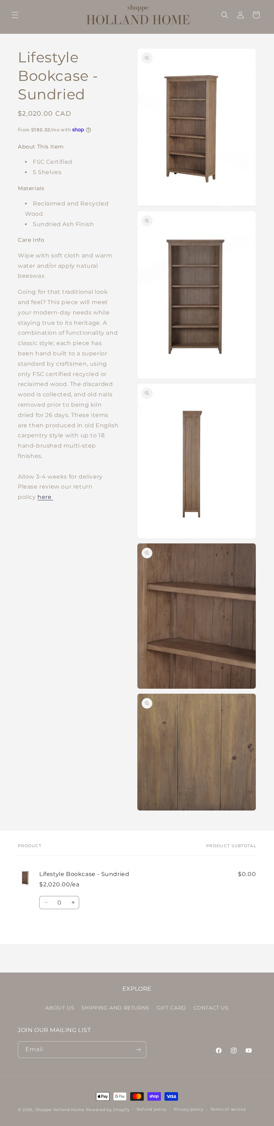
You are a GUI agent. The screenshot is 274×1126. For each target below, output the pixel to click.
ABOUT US (59, 1008)
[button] (15, 15)
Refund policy (152, 1109)
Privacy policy (189, 1109)
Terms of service (228, 1109)
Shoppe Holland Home (60, 1109)
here (45, 497)
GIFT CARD (171, 1008)
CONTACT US (211, 1008)
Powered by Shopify (108, 1109)
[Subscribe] (138, 1049)
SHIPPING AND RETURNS (115, 1008)
